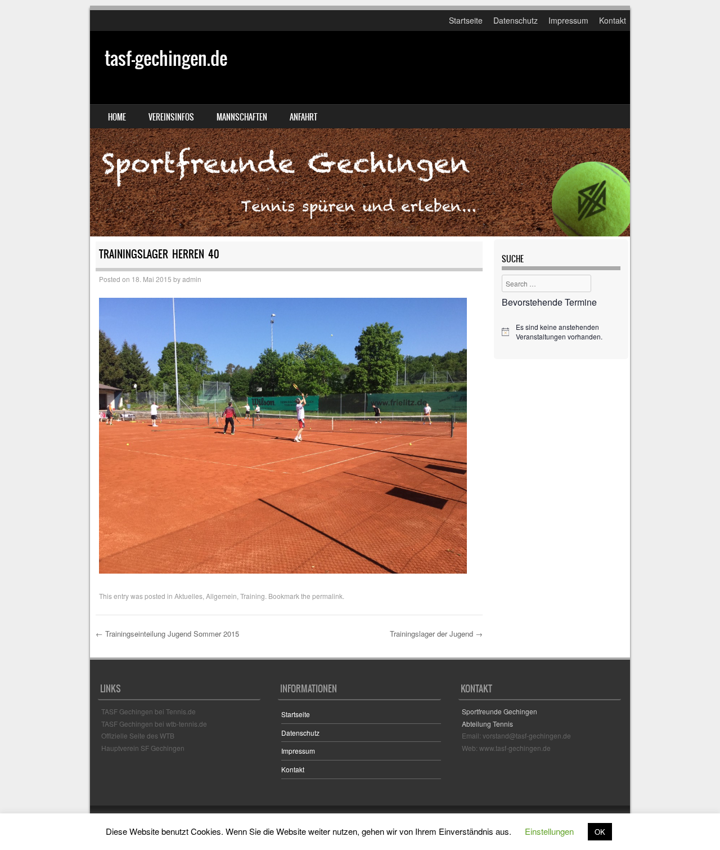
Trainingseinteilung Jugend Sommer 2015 (167, 633)
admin (191, 279)
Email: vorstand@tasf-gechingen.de (516, 735)
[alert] (561, 332)
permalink (327, 596)
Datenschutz (515, 20)
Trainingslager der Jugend (436, 633)
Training (252, 596)
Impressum (568, 20)
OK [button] (600, 831)
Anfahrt (303, 117)
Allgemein (221, 596)
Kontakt (612, 20)
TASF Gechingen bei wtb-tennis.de (154, 723)
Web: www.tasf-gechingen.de (506, 748)
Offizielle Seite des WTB (137, 735)
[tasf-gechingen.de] (360, 133)
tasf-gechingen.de (166, 58)
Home (117, 117)
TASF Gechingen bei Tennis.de (148, 711)
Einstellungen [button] (549, 831)
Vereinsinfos (171, 117)
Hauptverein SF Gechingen (142, 748)
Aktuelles (188, 596)
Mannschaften (242, 117)
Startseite (466, 20)
